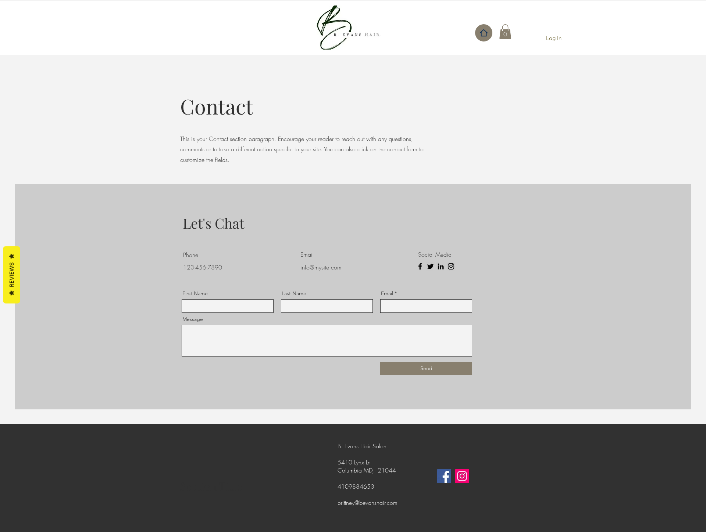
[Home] (483, 32)
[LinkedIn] (440, 266)
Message (192, 319)
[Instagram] (451, 266)
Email (387, 293)
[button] (505, 31)
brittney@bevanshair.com (367, 503)
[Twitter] (430, 266)
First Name (195, 293)
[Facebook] (420, 266)
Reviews (11, 274)
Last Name (294, 293)
